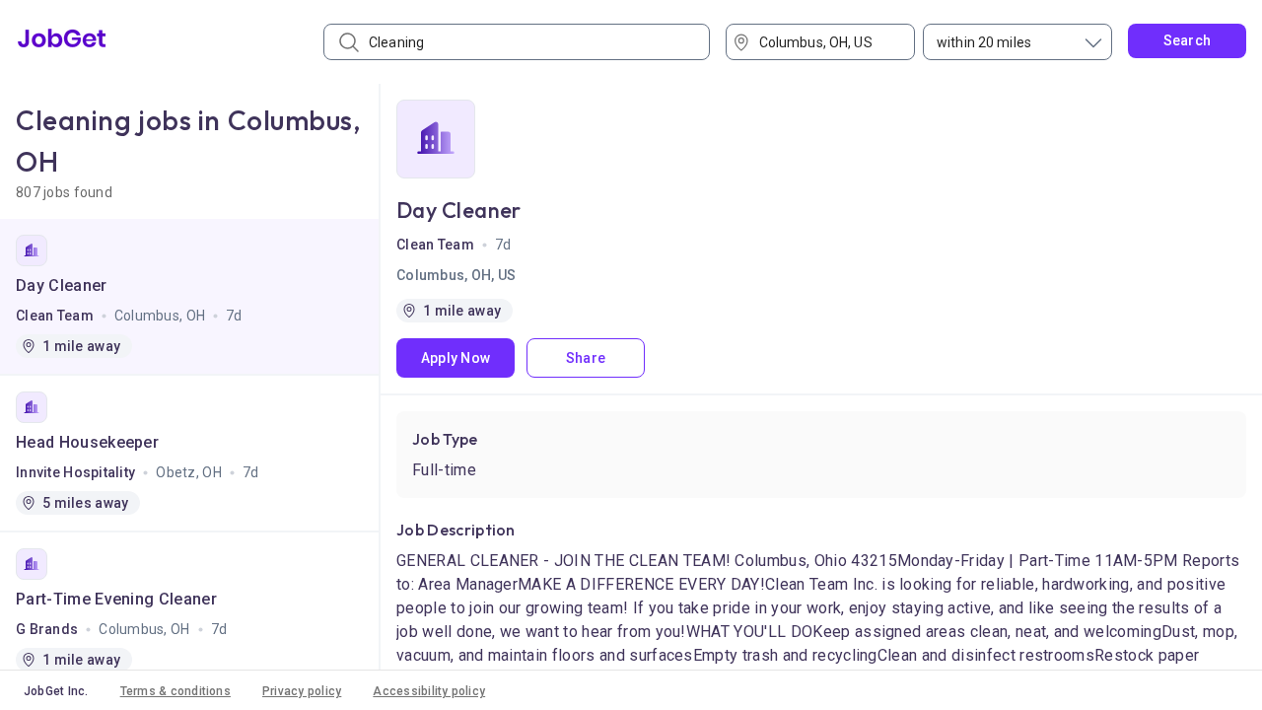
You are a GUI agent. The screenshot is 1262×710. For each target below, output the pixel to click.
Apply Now (456, 358)
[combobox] (827, 42)
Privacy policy (301, 691)
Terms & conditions (175, 691)
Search (1187, 40)
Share (585, 358)
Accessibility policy (429, 691)
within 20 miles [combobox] (984, 42)
